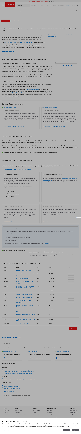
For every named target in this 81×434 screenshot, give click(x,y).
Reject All (75, 430)
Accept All (66, 430)
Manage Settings (5, 430)
